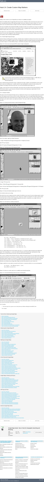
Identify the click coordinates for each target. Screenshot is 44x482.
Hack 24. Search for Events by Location (8, 350)
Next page (37, 10)
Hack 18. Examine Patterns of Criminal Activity (9, 344)
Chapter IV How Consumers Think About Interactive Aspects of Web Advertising (21, 468)
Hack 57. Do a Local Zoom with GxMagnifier (8, 399)
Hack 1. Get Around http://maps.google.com (8, 317)
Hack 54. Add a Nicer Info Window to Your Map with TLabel (11, 396)
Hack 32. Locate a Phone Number (7, 363)
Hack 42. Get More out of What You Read (8, 378)
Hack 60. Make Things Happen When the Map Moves (10, 402)
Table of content (22, 10)
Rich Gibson (28, 431)
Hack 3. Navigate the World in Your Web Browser (9, 319)
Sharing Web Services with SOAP (6, 463)
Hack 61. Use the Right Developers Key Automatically (10, 403)
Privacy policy (41, 479)
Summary (32, 461)
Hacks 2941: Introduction (5, 359)
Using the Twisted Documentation (6, 459)
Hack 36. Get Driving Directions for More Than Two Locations (11, 368)
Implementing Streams (34, 464)
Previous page (7, 10)
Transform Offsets (18, 443)
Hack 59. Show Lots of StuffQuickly (7, 401)
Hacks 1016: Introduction (5, 330)
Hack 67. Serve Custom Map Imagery (7, 414)
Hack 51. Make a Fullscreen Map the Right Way (9, 392)
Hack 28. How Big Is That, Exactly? (7, 355)
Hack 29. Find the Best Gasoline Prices (8, 360)
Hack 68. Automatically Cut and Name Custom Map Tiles (10, 415)
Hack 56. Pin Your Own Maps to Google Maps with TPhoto (11, 398)
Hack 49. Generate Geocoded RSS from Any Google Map (10, 386)
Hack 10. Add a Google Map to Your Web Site (9, 331)
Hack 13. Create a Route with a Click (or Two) (9, 334)
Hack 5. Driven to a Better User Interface (8, 321)
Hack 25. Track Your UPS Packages (7, 351)
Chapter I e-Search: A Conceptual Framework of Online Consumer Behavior (21, 461)
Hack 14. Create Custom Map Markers (7, 335)
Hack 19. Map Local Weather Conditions (8, 345)
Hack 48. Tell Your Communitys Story (7, 385)
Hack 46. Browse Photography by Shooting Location (10, 383)
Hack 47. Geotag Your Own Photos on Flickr (8, 384)
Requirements (33, 446)
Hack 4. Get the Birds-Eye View (6, 320)
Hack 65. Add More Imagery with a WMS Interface (9, 412)
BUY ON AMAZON (39, 432)
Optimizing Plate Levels (19, 446)
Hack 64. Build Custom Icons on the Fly (8, 411)
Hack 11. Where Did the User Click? (7, 332)
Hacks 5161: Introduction (5, 391)
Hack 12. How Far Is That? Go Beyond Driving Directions (10, 333)
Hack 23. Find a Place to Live (6, 349)
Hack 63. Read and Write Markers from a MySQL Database (11, 410)
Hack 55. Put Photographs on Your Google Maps (9, 397)
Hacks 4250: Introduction (5, 377)
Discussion (32, 444)
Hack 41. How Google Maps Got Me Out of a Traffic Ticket (10, 373)
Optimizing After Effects (19, 444)
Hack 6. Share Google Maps (6, 322)
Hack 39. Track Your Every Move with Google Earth (9, 371)
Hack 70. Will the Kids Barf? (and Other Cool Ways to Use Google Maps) (13, 417)
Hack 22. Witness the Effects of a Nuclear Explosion (10, 348)
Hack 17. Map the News (5, 343)
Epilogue (1, 455)
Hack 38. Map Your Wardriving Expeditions (8, 370)
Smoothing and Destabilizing (20, 447)
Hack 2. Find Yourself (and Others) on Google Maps (10, 318)
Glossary (32, 447)
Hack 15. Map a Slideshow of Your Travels (8, 336)
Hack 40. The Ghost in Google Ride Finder (8, 372)
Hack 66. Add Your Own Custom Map (7, 413)
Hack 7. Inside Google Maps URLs (7, 323)
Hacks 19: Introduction (5, 316)
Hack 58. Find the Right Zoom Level (7, 400)
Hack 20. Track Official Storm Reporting (8, 346)
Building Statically (33, 460)
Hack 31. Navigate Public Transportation (8, 362)
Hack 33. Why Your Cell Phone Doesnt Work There (9, 364)
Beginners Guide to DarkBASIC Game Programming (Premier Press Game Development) (6, 442)
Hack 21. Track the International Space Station (9, 347)
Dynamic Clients (33, 443)
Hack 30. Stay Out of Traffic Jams (7, 361)
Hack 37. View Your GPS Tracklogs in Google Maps (10, 369)
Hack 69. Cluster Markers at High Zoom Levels (9, 416)
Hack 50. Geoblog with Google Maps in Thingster (9, 387)
